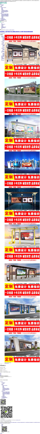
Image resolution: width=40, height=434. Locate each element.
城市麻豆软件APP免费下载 (3, 38)
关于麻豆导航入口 (3, 382)
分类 (0, 374)
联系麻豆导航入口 (2, 20)
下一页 (8, 363)
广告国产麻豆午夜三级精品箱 (4, 10)
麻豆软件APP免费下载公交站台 (8, 107)
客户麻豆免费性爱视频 (3, 19)
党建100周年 (2, 12)
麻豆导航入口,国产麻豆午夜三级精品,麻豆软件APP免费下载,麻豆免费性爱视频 (16, 31)
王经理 (2, 425)
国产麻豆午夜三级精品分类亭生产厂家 (22, 422)
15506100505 (1, 381)
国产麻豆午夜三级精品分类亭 (2, 59)
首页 (1, 23)
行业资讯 (1, 13)
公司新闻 (3, 394)
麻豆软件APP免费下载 (3, 7)
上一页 (5, 363)
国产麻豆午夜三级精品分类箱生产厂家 (14, 422)
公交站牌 (3, 47)
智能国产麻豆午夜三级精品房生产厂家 (30, 422)
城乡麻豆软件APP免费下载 (3, 40)
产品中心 (2, 25)
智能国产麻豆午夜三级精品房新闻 (4, 15)
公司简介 (2, 5)
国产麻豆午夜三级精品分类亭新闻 (4, 14)
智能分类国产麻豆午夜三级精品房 (2, 57)
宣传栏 (3, 43)
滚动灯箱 (2, 9)
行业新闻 (2, 17)
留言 (1, 28)
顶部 (0, 375)
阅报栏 (2, 8)
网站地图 (1, 433)
